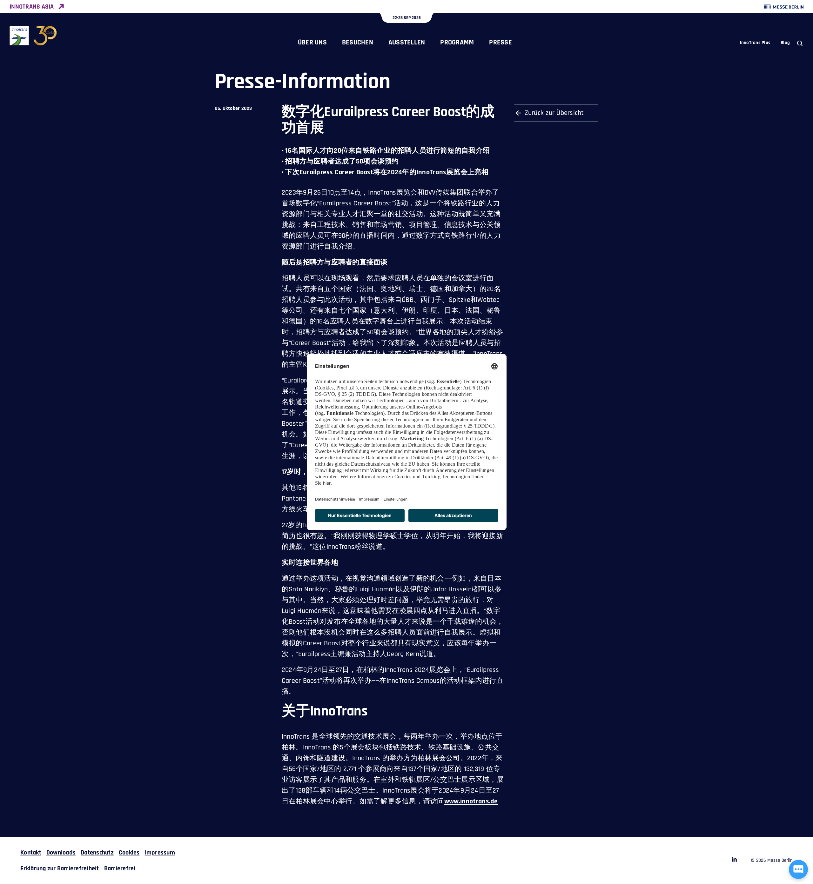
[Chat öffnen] (798, 869)
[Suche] (799, 43)
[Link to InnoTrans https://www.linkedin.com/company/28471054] (734, 860)
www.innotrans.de (471, 801)
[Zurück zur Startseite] (33, 35)
